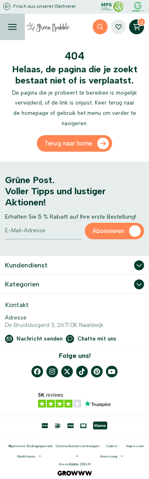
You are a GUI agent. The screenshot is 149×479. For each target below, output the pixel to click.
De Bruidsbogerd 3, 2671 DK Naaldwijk (54, 325)
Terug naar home (68, 143)
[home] (48, 27)
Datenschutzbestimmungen (77, 446)
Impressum (135, 446)
